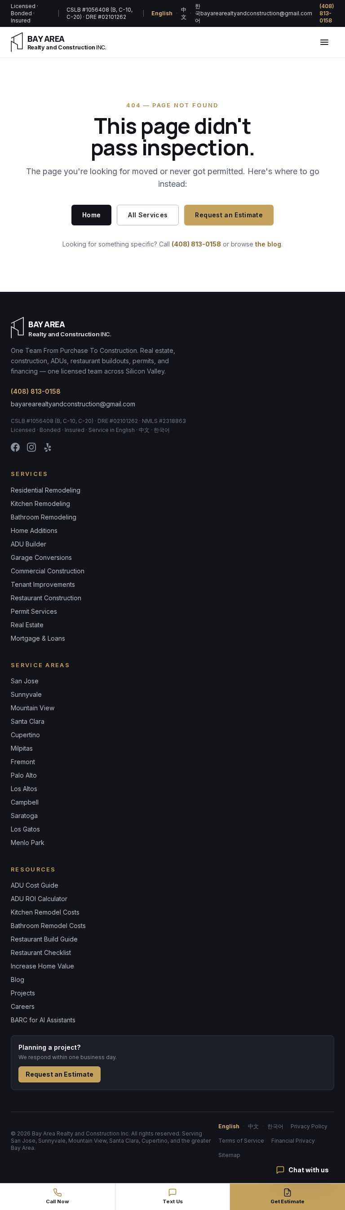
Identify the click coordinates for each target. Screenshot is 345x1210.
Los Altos (24, 788)
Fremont (23, 762)
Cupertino (25, 735)
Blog (17, 979)
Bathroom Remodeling (43, 517)
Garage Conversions (41, 557)
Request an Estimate (229, 215)
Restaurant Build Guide (44, 939)
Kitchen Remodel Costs (45, 912)
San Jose (25, 681)
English (161, 13)
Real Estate (27, 625)
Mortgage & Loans (38, 638)
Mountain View (32, 708)
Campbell (25, 802)
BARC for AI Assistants (43, 1020)
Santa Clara (27, 721)
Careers (23, 1006)
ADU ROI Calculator (39, 898)
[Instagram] (31, 447)
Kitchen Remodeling (40, 503)
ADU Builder (28, 544)
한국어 (197, 13)
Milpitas (22, 748)
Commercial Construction (47, 571)
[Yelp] (47, 447)
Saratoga (24, 815)
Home (91, 215)
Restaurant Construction (46, 598)
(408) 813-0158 (326, 13)
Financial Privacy (293, 1140)
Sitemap (229, 1155)
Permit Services (34, 611)
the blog (268, 244)
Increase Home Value (42, 966)
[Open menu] (324, 42)
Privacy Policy (309, 1126)
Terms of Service (241, 1140)
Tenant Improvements (43, 584)
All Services (148, 215)
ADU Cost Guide (34, 885)
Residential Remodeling (45, 490)
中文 (183, 13)
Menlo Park (27, 842)
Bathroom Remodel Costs (48, 925)
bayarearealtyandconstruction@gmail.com (256, 13)
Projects (23, 993)
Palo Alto (24, 775)
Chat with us (308, 1170)
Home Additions (34, 530)
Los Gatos (25, 829)
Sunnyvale (26, 694)
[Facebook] (15, 447)
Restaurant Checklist (41, 952)
